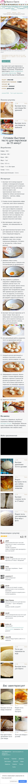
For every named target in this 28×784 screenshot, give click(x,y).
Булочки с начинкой (10, 7)
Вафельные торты (16, 7)
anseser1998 (5, 93)
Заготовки (7, 761)
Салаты (14, 764)
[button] (26, 2)
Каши (22, 761)
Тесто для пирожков (16, 93)
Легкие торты (14, 7)
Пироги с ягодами (21, 7)
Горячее (14, 758)
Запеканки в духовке (27, 7)
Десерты (21, 758)
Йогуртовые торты (25, 7)
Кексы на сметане (19, 7)
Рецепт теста (6, 61)
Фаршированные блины (8, 7)
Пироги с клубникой (4, 7)
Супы (14, 767)
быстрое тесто (6, 423)
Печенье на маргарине (17, 7)
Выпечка (6, 758)
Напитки (7, 764)
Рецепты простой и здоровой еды (10, 1)
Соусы (21, 764)
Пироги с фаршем (6, 7)
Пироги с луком (0, 7)
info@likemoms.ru (6, 754)
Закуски (15, 761)
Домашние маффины (23, 7)
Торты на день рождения (12, 8)
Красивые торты (2, 7)
